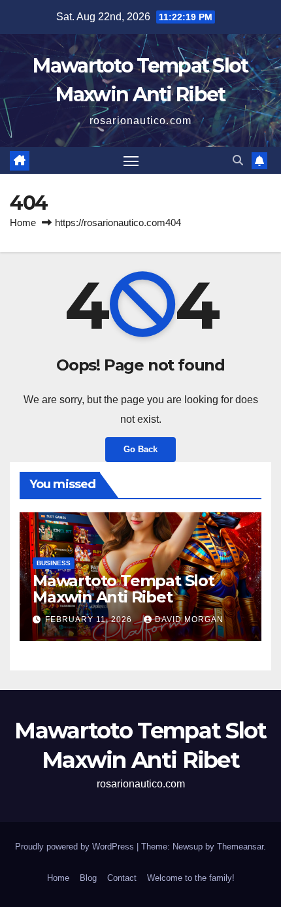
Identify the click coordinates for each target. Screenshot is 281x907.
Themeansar (240, 846)
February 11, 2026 (90, 619)
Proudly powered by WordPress (76, 846)
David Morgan (189, 619)
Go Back (140, 449)
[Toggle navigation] (131, 161)
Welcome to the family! (191, 878)
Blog (88, 878)
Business (54, 563)
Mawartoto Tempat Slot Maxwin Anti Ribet (123, 588)
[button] (238, 160)
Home (23, 222)
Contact (122, 878)
